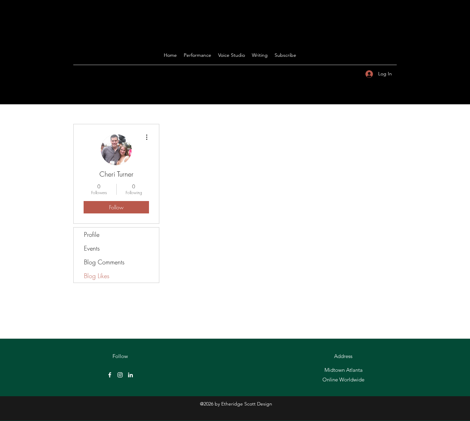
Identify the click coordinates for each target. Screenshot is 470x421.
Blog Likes (96, 276)
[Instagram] (120, 374)
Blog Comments (104, 262)
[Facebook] (109, 374)
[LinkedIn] (130, 374)
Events (92, 248)
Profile (91, 234)
